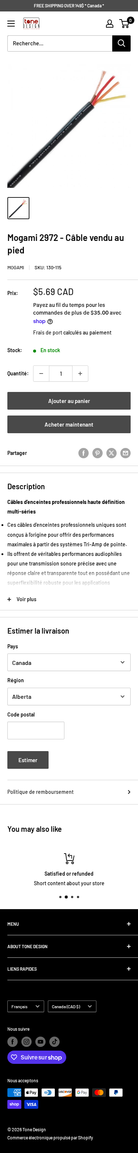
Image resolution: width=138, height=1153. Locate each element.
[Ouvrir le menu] (11, 24)
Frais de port (47, 332)
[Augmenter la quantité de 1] (80, 373)
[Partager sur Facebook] (83, 453)
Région (15, 680)
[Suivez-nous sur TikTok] (54, 1042)
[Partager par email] (125, 453)
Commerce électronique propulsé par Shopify (50, 1137)
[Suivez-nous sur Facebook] (12, 1042)
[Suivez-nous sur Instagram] (26, 1042)
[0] (124, 23)
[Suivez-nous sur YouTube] (40, 1042)
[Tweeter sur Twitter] (111, 453)
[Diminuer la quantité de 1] (41, 373)
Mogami (15, 267)
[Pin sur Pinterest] (97, 453)
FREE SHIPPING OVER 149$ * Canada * (69, 5)
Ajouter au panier (69, 400)
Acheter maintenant (69, 424)
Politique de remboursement (40, 792)
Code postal (21, 714)
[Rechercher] (121, 43)
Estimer (28, 760)
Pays (12, 646)
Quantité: (18, 373)
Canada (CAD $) (66, 1006)
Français (19, 1006)
